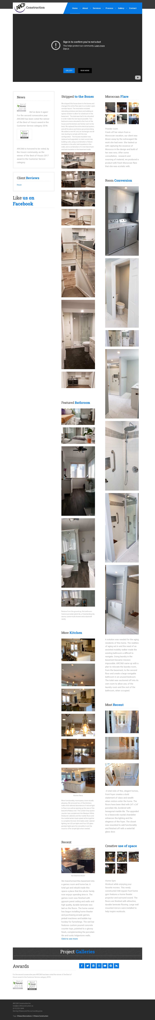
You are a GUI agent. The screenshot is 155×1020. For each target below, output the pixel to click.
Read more (85, 70)
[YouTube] (104, 965)
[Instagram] (99, 965)
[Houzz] (116, 965)
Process (109, 8)
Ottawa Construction (40, 1016)
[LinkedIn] (93, 965)
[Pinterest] (110, 965)
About (85, 8)
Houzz (19, 185)
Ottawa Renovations (24, 1016)
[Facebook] (81, 965)
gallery (69, 70)
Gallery (121, 8)
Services (97, 8)
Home (75, 8)
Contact (133, 8)
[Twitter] (87, 965)
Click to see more (69, 939)
